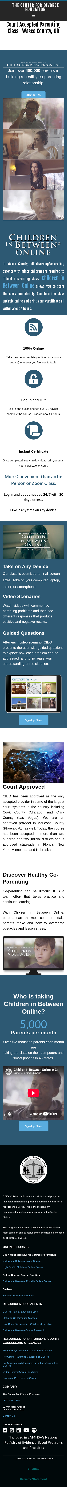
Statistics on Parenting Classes (20, 1318)
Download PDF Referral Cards (19, 1378)
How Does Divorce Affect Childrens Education (27, 1324)
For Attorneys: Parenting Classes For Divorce (27, 1350)
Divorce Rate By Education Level (20, 1311)
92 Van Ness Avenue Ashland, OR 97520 (14, 1408)
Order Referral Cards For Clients (20, 1372)
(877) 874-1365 (11, 1400)
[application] (33, 542)
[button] (33, 94)
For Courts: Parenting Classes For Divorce (26, 1356)
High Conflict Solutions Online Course (23, 1267)
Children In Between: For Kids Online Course (27, 1281)
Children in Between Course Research (23, 1330)
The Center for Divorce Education (35, 7)
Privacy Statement (33, 1479)
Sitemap (33, 1468)
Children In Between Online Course (22, 1261)
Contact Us (9, 1415)
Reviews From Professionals (18, 1295)
